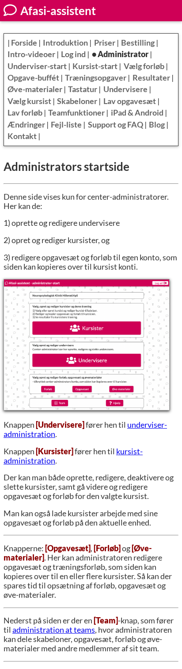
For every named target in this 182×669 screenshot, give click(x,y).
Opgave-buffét (33, 77)
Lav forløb (25, 112)
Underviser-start (37, 66)
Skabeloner (77, 101)
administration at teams (53, 629)
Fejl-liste (66, 124)
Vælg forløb (144, 66)
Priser (104, 42)
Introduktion (65, 42)
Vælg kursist (29, 101)
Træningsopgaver (95, 77)
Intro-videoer (31, 54)
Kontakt (22, 136)
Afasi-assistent (57, 11)
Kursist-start (95, 66)
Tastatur (82, 89)
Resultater (151, 77)
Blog (157, 124)
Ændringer (26, 124)
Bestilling (138, 42)
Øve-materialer (35, 89)
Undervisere (125, 89)
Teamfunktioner (76, 112)
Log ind (73, 54)
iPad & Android (137, 112)
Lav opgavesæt (129, 101)
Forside (24, 42)
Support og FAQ (115, 124)
